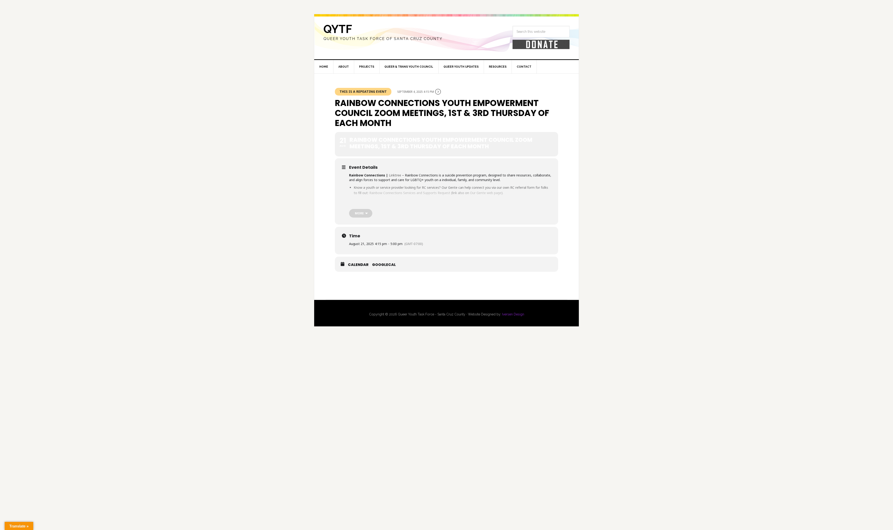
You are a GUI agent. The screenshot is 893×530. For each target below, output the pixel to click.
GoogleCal (384, 264)
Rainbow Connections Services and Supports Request (409, 193)
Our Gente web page (485, 193)
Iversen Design (513, 314)
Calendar (358, 264)
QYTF (337, 29)
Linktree (395, 175)
